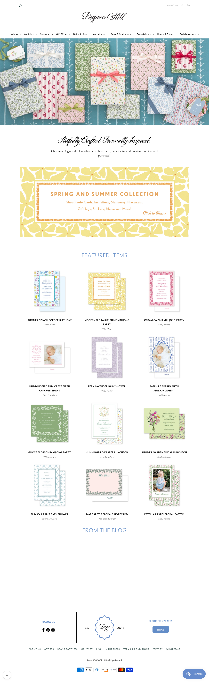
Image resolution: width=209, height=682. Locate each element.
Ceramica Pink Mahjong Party (164, 320)
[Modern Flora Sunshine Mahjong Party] (107, 291)
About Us (35, 649)
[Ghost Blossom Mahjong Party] (49, 423)
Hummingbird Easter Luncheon (107, 452)
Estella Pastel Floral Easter (164, 514)
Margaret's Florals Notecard (107, 514)
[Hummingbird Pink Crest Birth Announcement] (49, 357)
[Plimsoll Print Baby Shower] (49, 485)
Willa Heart (107, 329)
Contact (87, 649)
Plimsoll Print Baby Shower (49, 514)
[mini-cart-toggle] (188, 5)
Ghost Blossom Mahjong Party (49, 452)
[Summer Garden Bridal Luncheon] (164, 423)
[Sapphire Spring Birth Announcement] (164, 357)
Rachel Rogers (164, 457)
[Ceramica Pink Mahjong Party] (164, 291)
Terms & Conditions (136, 649)
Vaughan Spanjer (107, 518)
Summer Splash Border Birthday (50, 320)
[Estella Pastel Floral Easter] (164, 485)
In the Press (112, 649)
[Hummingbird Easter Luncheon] (107, 423)
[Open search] (20, 6)
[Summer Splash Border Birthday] (49, 291)
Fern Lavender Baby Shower (107, 386)
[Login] (182, 5)
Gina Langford (49, 395)
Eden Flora (49, 324)
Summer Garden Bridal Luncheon (164, 452)
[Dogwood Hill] (104, 17)
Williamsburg (49, 457)
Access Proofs (172, 5)
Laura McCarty (49, 518)
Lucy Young (164, 324)
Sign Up (160, 629)
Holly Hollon (107, 390)
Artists (49, 649)
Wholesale (173, 649)
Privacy (158, 649)
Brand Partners (67, 649)
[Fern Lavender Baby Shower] (107, 357)
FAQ (98, 649)
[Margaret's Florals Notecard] (107, 485)
